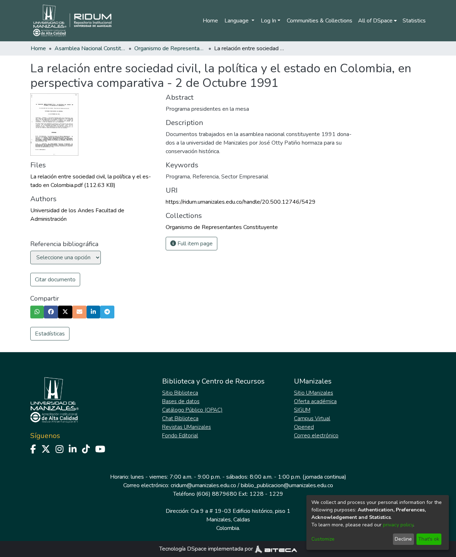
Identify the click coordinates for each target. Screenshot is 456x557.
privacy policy (398, 524)
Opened (304, 427)
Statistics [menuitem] (414, 21)
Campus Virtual (312, 418)
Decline (403, 539)
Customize (323, 539)
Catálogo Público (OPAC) (192, 409)
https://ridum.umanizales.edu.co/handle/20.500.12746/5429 (241, 202)
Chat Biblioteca (180, 418)
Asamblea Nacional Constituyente (90, 48)
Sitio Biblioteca (180, 392)
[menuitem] (377, 21)
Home (210, 21)
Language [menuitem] (237, 21)
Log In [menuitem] (268, 21)
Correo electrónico (316, 435)
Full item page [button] (194, 244)
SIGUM (302, 409)
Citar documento (55, 279)
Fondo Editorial (180, 435)
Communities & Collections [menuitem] (319, 21)
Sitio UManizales (313, 392)
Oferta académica (315, 401)
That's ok (428, 539)
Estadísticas (50, 334)
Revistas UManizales (186, 427)
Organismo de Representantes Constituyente (170, 48)
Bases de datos (181, 401)
